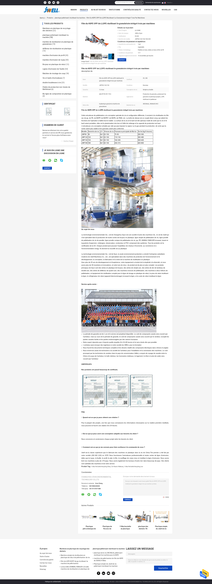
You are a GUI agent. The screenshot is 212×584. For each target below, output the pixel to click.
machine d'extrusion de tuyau (54, 60)
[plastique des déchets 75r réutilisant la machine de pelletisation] (143, 516)
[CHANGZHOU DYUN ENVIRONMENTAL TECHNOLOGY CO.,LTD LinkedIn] (49, 2)
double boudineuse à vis (52, 82)
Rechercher (138, 2)
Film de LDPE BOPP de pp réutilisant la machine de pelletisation (74, 562)
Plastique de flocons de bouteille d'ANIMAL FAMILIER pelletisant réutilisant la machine (107, 528)
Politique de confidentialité (53, 581)
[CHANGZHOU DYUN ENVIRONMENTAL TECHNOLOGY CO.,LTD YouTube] (54, 2)
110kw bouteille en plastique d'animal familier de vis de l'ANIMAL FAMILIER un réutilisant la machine (125, 528)
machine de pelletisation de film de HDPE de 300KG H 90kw (108, 559)
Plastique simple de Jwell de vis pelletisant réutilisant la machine (161, 528)
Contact (122, 60)
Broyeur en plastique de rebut (54, 64)
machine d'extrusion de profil (54, 55)
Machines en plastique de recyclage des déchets (74, 550)
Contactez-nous (151, 10)
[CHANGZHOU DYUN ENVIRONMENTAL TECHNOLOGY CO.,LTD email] (45, 160)
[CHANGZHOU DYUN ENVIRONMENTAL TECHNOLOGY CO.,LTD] (52, 9)
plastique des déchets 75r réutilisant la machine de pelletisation (143, 528)
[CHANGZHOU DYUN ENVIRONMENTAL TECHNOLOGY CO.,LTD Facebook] (45, 2)
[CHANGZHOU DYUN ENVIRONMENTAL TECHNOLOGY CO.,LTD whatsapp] (51, 160)
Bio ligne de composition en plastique (57, 94)
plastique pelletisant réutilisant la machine (70, 18)
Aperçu (42, 18)
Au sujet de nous (98, 10)
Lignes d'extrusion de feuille (53, 69)
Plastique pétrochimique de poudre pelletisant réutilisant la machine (89, 528)
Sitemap (43, 569)
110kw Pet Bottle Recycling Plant (101, 466)
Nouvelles (166, 10)
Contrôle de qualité (132, 10)
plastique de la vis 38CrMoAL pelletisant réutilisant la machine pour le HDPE (108, 554)
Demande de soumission (153, 2)
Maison (74, 10)
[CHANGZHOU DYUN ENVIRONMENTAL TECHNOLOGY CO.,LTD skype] (63, 160)
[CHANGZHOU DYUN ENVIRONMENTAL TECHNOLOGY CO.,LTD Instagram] (58, 2)
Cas (175, 10)
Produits (84, 10)
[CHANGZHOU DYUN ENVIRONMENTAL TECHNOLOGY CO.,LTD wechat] (57, 160)
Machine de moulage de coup (54, 73)
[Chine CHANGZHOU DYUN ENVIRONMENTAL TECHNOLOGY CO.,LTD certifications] (49, 112)
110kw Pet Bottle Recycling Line (133, 466)
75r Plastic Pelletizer (117, 466)
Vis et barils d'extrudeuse (52, 78)
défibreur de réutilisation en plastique (57, 49)
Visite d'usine (114, 10)
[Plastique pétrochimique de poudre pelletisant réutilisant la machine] (89, 516)
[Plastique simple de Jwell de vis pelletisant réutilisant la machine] (161, 516)
